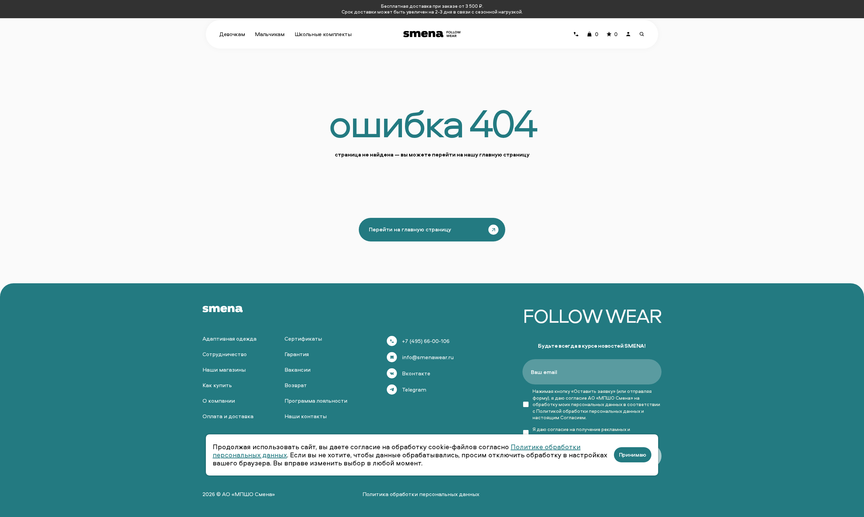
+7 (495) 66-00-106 (426, 341)
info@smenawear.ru (428, 357)
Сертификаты (303, 338)
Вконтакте (416, 373)
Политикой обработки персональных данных (588, 411)
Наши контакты (306, 416)
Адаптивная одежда (229, 338)
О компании (218, 400)
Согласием (573, 417)
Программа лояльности (316, 400)
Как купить (217, 385)
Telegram (414, 389)
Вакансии (297, 369)
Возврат (296, 385)
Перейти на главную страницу (410, 229)
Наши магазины (224, 369)
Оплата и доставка (227, 416)
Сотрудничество (224, 354)
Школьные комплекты (323, 34)
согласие (558, 429)
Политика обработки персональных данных (420, 494)
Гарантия (297, 354)
